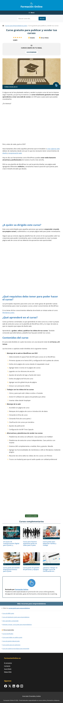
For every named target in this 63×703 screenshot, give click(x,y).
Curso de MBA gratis (8, 613)
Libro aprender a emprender (10, 621)
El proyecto (8, 663)
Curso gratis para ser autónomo (11, 645)
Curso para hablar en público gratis (12, 637)
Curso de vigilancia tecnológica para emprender (15, 648)
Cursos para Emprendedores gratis (16, 26)
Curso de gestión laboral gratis (11, 641)
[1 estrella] (14, 37)
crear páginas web (53, 149)
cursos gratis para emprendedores (19, 608)
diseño (4, 153)
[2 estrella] (15, 37)
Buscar (42, 18)
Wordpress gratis (8, 313)
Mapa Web (7, 672)
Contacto (7, 666)
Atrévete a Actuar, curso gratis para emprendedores (17, 624)
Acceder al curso (31, 516)
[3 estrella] (17, 37)
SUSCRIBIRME (31, 52)
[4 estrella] (19, 37)
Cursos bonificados (7, 633)
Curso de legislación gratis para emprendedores (15, 617)
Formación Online (31, 6)
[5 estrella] (21, 37)
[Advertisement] (31, 124)
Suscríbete (7, 669)
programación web (15, 153)
